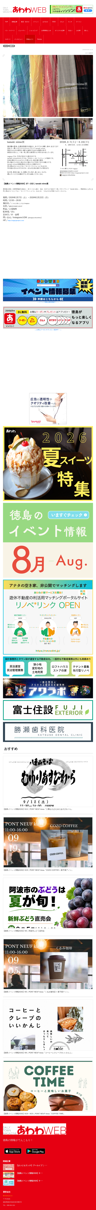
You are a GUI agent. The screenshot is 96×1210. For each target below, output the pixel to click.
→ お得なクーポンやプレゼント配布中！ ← (48, 329)
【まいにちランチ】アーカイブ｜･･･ (31, 1165)
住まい (70, 30)
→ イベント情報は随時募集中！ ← (48, 302)
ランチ (70, 21)
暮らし (86, 30)
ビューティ (21, 30)
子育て (54, 21)
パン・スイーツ (10, 30)
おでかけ (45, 21)
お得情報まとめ (46, 30)
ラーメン (79, 21)
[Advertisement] (48, 365)
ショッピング (33, 30)
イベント (36, 21)
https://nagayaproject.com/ (16, 220)
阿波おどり (29, 39)
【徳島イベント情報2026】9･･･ (29, 1173)
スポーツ (7, 39)
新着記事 (14, 21)
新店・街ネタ (25, 21)
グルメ (62, 21)
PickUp (39, 39)
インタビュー (18, 39)
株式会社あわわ (8, 1195)
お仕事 (78, 30)
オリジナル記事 (59, 30)
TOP (6, 21)
